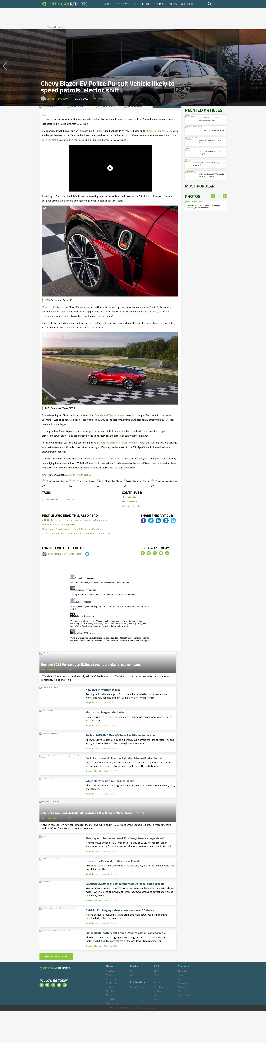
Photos (133, 971)
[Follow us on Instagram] (155, 553)
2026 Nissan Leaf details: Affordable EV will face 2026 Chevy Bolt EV (92, 812)
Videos (133, 975)
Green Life (187, 4)
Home (44, 27)
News (107, 4)
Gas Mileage (111, 983)
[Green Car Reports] (64, 4)
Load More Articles (56, 956)
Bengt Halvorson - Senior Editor (65, 554)
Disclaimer (182, 987)
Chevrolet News (51, 499)
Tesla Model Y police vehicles (110, 415)
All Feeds (158, 971)
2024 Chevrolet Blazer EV (78, 474)
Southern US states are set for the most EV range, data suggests (125, 883)
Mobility (110, 975)
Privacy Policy (184, 995)
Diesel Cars (111, 999)
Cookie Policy (184, 991)
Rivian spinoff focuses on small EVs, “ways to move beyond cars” (125, 838)
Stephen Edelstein (94, 771)
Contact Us (183, 975)
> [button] (224, 196)
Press (180, 979)
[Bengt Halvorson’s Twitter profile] (84, 554)
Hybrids (159, 4)
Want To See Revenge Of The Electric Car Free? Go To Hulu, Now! (76, 533)
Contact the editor (133, 506)
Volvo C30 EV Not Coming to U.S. (59, 524)
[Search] (217, 4)
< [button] (213, 196)
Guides (173, 4)
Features (110, 1003)
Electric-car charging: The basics (105, 712)
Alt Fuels (110, 995)
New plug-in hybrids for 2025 (103, 689)
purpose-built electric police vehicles (119, 442)
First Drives (122, 4)
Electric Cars (142, 4)
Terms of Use (184, 983)
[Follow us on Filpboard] (167, 553)
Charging (110, 971)
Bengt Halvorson (58, 98)
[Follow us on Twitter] (149, 553)
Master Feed (160, 975)
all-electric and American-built (109, 458)
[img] (143, 520)
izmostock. (152, 1008)
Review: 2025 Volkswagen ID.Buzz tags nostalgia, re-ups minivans (91, 663)
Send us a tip (130, 497)
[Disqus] (110, 607)
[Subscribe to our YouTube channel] (161, 553)
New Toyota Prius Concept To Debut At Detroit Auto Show (72, 529)
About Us (182, 971)
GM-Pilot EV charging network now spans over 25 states (120, 910)
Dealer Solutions (137, 987)
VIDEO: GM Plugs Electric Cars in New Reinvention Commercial (75, 520)
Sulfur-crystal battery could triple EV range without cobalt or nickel (126, 933)
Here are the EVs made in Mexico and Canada (113, 861)
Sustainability (112, 979)
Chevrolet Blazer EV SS (159, 131)
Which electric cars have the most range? (110, 781)
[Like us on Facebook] (143, 553)
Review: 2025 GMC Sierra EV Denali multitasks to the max (120, 735)
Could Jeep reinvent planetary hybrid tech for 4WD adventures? (124, 758)
